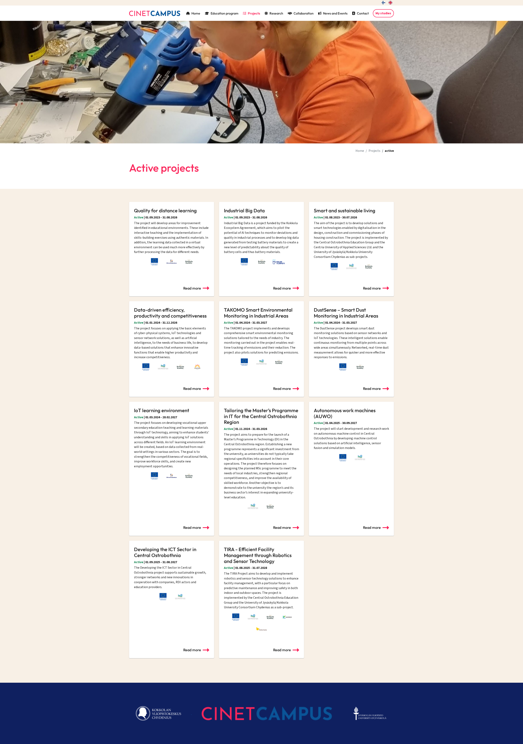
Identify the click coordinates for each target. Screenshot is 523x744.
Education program (224, 13)
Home (195, 13)
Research (276, 13)
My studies (383, 13)
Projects (254, 13)
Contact (363, 13)
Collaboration (304, 13)
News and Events (335, 13)
